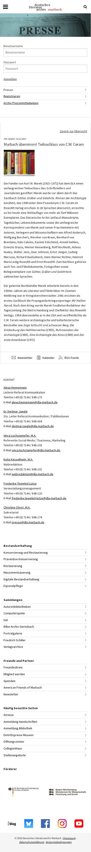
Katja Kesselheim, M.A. (18, 459)
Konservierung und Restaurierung (26, 552)
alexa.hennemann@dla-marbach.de (35, 402)
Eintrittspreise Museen (18, 735)
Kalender (48, 358)
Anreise (9, 715)
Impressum (69, 838)
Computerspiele (14, 613)
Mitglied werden (14, 674)
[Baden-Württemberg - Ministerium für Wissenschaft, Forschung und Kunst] (67, 793)
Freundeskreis (13, 667)
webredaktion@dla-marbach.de (32, 474)
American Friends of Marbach (23, 687)
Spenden (9, 681)
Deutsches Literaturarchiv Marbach (45, 7)
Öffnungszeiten (14, 742)
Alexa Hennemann (15, 388)
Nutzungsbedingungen (59, 842)
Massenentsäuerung (17, 572)
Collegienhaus (13, 748)
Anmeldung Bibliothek (18, 728)
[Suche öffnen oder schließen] (85, 6)
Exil (6, 620)
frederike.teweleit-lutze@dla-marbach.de (39, 498)
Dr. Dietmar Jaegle (16, 411)
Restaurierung (13, 566)
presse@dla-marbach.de (28, 522)
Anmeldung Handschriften (20, 722)
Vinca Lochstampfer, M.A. (20, 436)
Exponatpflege (13, 586)
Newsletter (24, 358)
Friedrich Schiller (15, 640)
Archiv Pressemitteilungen (21, 103)
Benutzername (13, 46)
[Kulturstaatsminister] (23, 793)
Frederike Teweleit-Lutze (20, 483)
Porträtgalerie (13, 633)
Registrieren (12, 96)
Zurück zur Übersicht (73, 131)
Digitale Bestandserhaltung (21, 579)
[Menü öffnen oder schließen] (5, 6)
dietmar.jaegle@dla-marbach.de (33, 426)
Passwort (10, 62)
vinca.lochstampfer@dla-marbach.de (36, 450)
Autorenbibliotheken (17, 607)
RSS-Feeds (71, 358)
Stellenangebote (15, 755)
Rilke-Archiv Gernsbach (19, 627)
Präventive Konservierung (21, 559)
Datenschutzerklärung (31, 842)
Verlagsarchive (13, 647)
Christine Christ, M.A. (17, 507)
